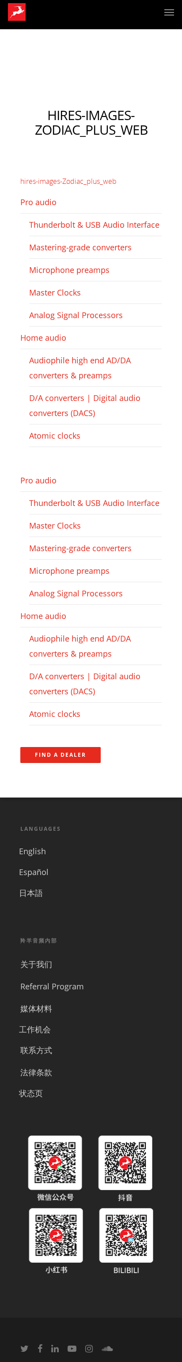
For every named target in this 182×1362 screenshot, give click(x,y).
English (32, 851)
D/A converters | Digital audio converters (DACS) (84, 405)
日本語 (31, 892)
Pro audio (38, 202)
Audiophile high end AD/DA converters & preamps (80, 368)
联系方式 (36, 1050)
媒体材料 (36, 1008)
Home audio (43, 337)
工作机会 (35, 1029)
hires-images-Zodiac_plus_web (68, 181)
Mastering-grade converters (80, 247)
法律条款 (36, 1072)
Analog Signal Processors (76, 315)
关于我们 (36, 964)
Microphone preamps (69, 270)
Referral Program (52, 986)
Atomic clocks (54, 435)
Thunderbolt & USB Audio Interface (94, 224)
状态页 (31, 1093)
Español (34, 872)
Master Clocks (55, 292)
